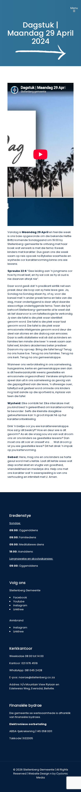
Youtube (19, 601)
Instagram (20, 605)
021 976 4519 (29, 663)
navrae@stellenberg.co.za (37, 677)
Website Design (38, 774)
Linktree (18, 609)
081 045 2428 (33, 670)
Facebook (20, 597)
